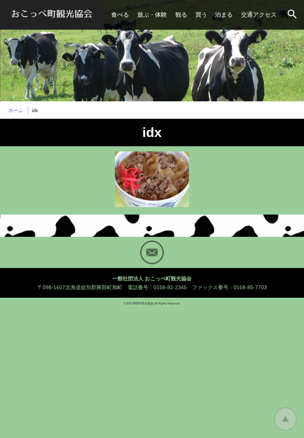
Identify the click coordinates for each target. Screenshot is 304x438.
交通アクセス (259, 15)
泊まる (224, 15)
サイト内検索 (293, 15)
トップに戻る (285, 419)
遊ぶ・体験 (152, 15)
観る (181, 15)
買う (201, 15)
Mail (152, 252)
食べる (120, 15)
